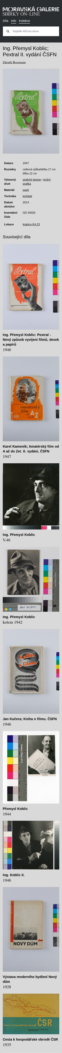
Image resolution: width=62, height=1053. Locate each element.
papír (26, 190)
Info (13, 21)
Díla (5, 21)
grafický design (32, 179)
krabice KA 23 (31, 224)
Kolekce (24, 21)
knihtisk (27, 196)
